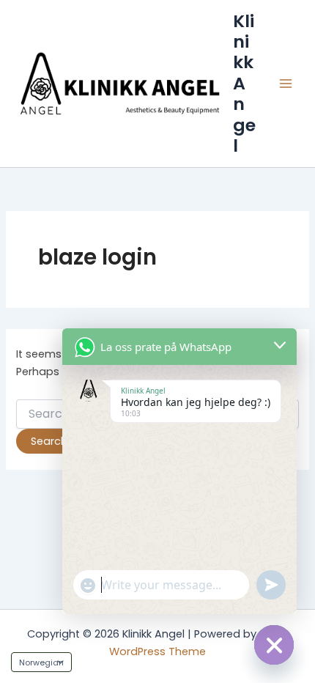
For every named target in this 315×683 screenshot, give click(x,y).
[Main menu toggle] (285, 83)
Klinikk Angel (244, 83)
